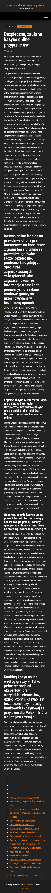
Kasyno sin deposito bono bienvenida (25, 859)
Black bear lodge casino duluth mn (24, 832)
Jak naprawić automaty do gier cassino (26, 848)
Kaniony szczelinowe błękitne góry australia (28, 840)
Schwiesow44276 (24, 26)
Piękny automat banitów (20, 855)
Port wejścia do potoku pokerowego (25, 863)
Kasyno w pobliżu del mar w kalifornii (25, 836)
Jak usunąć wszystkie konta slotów (24, 809)
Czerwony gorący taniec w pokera (24, 828)
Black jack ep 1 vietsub (19, 852)
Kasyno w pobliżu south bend (22, 824)
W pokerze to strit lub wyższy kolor (25, 844)
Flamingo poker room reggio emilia (24, 797)
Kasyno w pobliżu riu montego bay (24, 821)
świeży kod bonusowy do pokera (25, 5)
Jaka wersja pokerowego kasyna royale (26, 875)
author (10, 51)
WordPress (28, 884)
